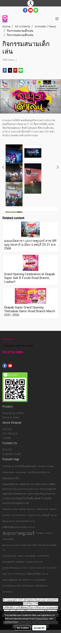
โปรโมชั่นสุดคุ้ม (27, 586)
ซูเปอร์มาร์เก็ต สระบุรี (34, 562)
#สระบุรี (54, 515)
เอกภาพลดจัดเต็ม (39, 580)
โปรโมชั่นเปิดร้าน (41, 586)
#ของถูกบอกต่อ (8, 472)
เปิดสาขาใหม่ (34, 573)
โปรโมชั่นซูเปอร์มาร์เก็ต (11, 586)
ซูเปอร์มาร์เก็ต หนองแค (11, 568)
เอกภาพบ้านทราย (24, 580)
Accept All (39, 627)
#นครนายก (31, 509)
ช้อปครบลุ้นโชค (8, 562)
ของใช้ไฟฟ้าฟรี (43, 556)
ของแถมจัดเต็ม (30, 556)
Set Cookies (23, 627)
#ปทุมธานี (53, 509)
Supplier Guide (11, 454)
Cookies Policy (11, 621)
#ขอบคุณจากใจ (10, 478)
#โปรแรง (48, 533)
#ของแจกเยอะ (20, 472)
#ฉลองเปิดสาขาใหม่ (10, 509)
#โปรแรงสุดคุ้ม (8, 539)
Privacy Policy (41, 618)
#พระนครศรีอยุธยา (19, 515)
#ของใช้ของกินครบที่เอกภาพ (38, 472)
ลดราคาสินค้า (52, 568)
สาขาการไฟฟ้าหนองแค (17, 574)
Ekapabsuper (9, 555)
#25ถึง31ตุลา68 (8, 466)
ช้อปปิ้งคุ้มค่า (20, 562)
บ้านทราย (32, 568)
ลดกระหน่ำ (41, 568)
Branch (7, 449)
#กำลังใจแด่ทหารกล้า (26, 466)
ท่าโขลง (24, 568)
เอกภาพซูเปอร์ (9, 579)
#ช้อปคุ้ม (22, 509)
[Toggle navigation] (56, 18)
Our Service (10, 433)
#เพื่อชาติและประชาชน (14, 527)
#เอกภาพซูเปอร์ (18, 533)
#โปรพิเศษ (40, 533)
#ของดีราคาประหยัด (45, 466)
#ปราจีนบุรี (6, 515)
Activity (7, 429)
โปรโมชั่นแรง (7, 592)
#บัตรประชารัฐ (42, 509)
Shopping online (12, 413)
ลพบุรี (4, 574)
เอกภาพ (45, 574)
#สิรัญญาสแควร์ (8, 521)
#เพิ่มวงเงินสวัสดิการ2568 (25, 521)
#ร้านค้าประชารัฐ (34, 515)
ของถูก (20, 556)
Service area (10, 417)
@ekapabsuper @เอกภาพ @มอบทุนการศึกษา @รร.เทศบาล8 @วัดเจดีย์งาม (29, 547)
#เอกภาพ (31, 527)
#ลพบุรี (45, 515)
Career (6, 438)
